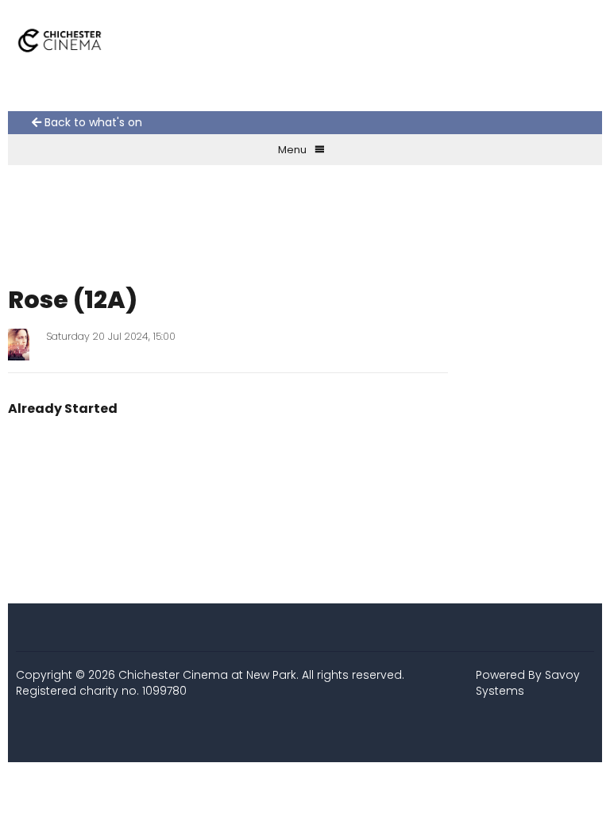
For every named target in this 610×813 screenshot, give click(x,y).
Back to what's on (91, 122)
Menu (292, 149)
